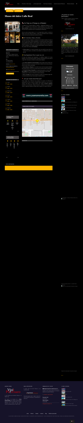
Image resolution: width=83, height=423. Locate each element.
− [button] (23, 111)
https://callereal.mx (11, 69)
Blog (46, 413)
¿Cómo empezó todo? (37, 3)
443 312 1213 (12, 63)
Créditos (36, 413)
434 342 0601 (45, 398)
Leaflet (36, 136)
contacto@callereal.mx (10, 67)
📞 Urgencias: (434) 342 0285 (48, 394)
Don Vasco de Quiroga (47, 3)
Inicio (18, 3)
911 (51, 403)
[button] (6, 44)
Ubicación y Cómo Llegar (26, 3)
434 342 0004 (45, 401)
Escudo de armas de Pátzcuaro (59, 3)
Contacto (41, 413)
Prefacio (32, 413)
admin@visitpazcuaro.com (69, 28)
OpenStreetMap (43, 136)
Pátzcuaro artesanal (70, 3)
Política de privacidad (52, 413)
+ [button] (23, 109)
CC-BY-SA (50, 136)
